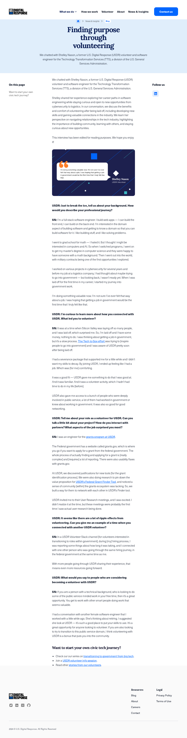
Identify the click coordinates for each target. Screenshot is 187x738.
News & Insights (138, 11)
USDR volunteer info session (80, 660)
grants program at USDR (100, 437)
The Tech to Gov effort (91, 341)
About (121, 11)
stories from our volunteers (85, 665)
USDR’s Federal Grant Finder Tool (96, 482)
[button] (69, 12)
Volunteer (107, 11)
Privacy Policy (164, 695)
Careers (135, 707)
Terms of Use (163, 701)
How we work (89, 11)
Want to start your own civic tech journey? (21, 93)
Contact (135, 713)
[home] (18, 12)
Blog (133, 695)
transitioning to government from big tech (108, 656)
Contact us (166, 11)
